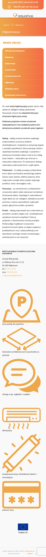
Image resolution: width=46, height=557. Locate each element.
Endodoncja (9, 57)
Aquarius (7, 25)
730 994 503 (19, 7)
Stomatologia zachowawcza (15, 95)
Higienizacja (9, 83)
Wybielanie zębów (12, 89)
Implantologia (10, 64)
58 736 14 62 (32, 7)
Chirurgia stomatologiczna (15, 51)
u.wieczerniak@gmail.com (12, 276)
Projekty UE (23, 533)
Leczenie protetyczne (13, 76)
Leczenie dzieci (10, 70)
